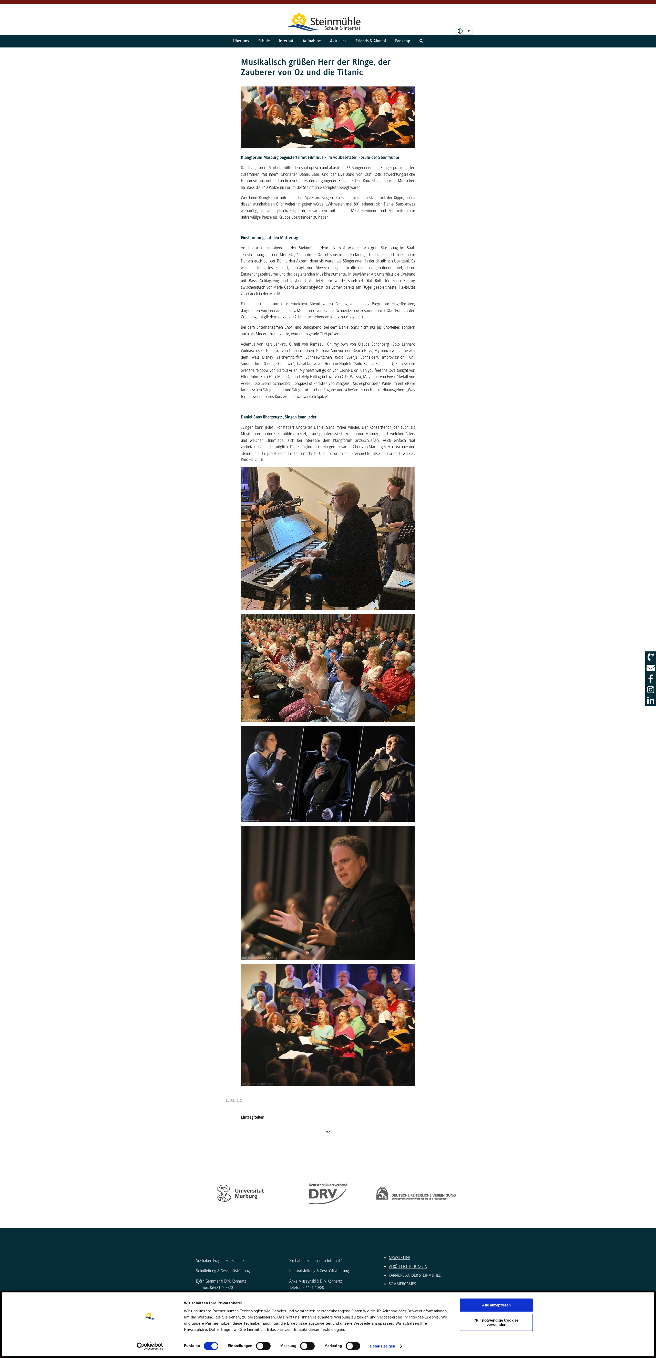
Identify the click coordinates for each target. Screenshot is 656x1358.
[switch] (263, 1346)
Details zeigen (382, 1346)
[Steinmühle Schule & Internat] (328, 19)
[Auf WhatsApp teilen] (328, 1131)
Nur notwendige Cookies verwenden (496, 1322)
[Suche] (421, 41)
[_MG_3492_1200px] (328, 117)
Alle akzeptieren (496, 1305)
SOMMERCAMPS (402, 1284)
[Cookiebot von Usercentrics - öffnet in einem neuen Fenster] (150, 1346)
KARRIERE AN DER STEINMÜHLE (415, 1275)
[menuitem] (241, 41)
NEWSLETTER (399, 1257)
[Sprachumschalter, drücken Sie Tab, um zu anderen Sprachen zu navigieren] (464, 31)
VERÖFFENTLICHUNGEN (408, 1266)
